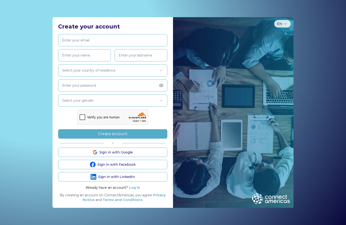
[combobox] (282, 23)
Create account (113, 134)
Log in (134, 187)
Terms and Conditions (122, 200)
